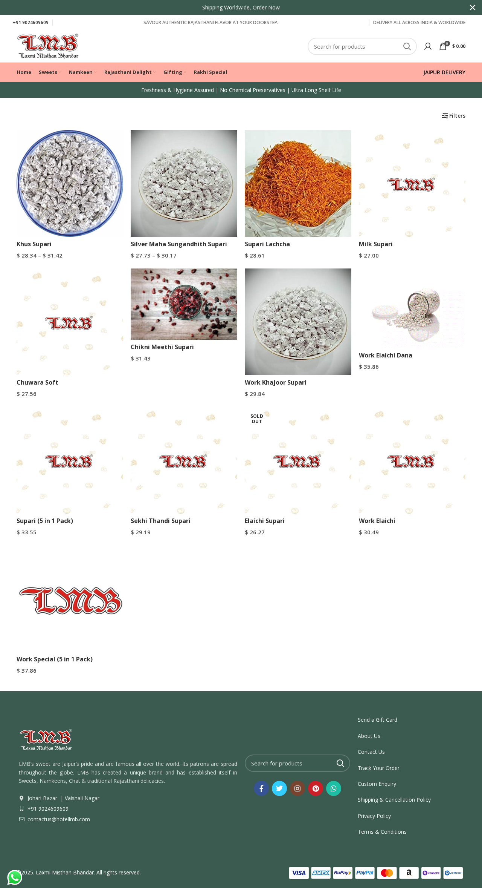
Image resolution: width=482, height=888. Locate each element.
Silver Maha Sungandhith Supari (179, 244)
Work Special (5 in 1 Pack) (55, 659)
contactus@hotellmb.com (58, 819)
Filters (457, 115)
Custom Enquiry (377, 783)
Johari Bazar (42, 798)
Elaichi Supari (265, 521)
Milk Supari (376, 244)
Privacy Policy (374, 815)
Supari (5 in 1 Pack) (45, 521)
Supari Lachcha (267, 244)
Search (406, 46)
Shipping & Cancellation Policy (394, 799)
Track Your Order (379, 767)
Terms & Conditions (382, 831)
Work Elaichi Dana (385, 355)
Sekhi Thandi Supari (161, 521)
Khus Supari (34, 244)
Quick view (117, 142)
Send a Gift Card (377, 719)
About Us (369, 735)
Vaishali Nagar (81, 798)
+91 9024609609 (31, 22)
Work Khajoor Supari (276, 382)
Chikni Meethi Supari (162, 347)
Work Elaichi (377, 521)
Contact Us (371, 751)
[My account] (428, 46)
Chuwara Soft (37, 382)
